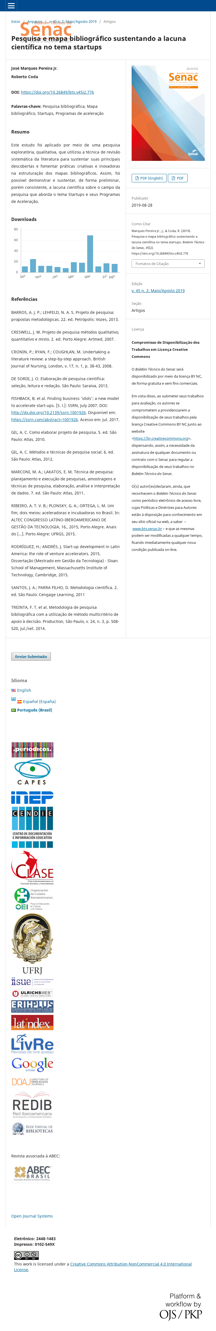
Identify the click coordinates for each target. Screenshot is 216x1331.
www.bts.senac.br (147, 528)
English (24, 690)
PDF (180, 178)
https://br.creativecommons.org (161, 438)
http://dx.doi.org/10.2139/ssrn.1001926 (48, 412)
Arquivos (34, 21)
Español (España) (39, 701)
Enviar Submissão (31, 656)
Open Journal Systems (32, 1216)
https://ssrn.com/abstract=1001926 (44, 419)
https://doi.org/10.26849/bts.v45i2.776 (57, 92)
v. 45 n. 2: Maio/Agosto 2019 (72, 21)
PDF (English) (151, 178)
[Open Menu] (11, 5)
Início (15, 21)
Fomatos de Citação (152, 263)
